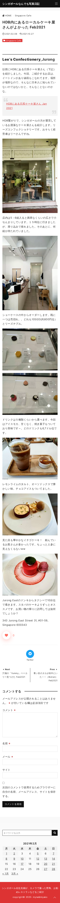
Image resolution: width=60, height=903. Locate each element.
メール (7, 756)
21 (53, 863)
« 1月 (5, 873)
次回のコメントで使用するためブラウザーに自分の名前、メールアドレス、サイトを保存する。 (29, 792)
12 (37, 858)
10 (22, 858)
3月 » (14, 873)
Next (7, 669)
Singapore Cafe (13, 40)
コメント (9, 710)
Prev (52, 669)
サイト (6, 769)
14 (53, 858)
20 (45, 863)
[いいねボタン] (6, 635)
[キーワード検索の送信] (55, 833)
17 (22, 863)
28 (53, 869)
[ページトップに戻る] (54, 897)
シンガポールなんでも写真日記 (21, 3)
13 (45, 858)
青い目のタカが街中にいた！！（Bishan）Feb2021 (46, 677)
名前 (6, 743)
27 (45, 869)
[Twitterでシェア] (30, 654)
